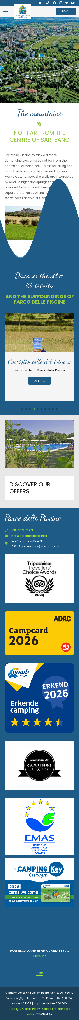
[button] (22, 409)
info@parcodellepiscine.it (29, 536)
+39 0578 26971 (22, 530)
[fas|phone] (47, 3)
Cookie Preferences (55, 1009)
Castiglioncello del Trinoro (39, 361)
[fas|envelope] (40, 3)
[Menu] (5, 11)
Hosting (30, 1014)
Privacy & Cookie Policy (24, 1009)
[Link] (22, 11)
